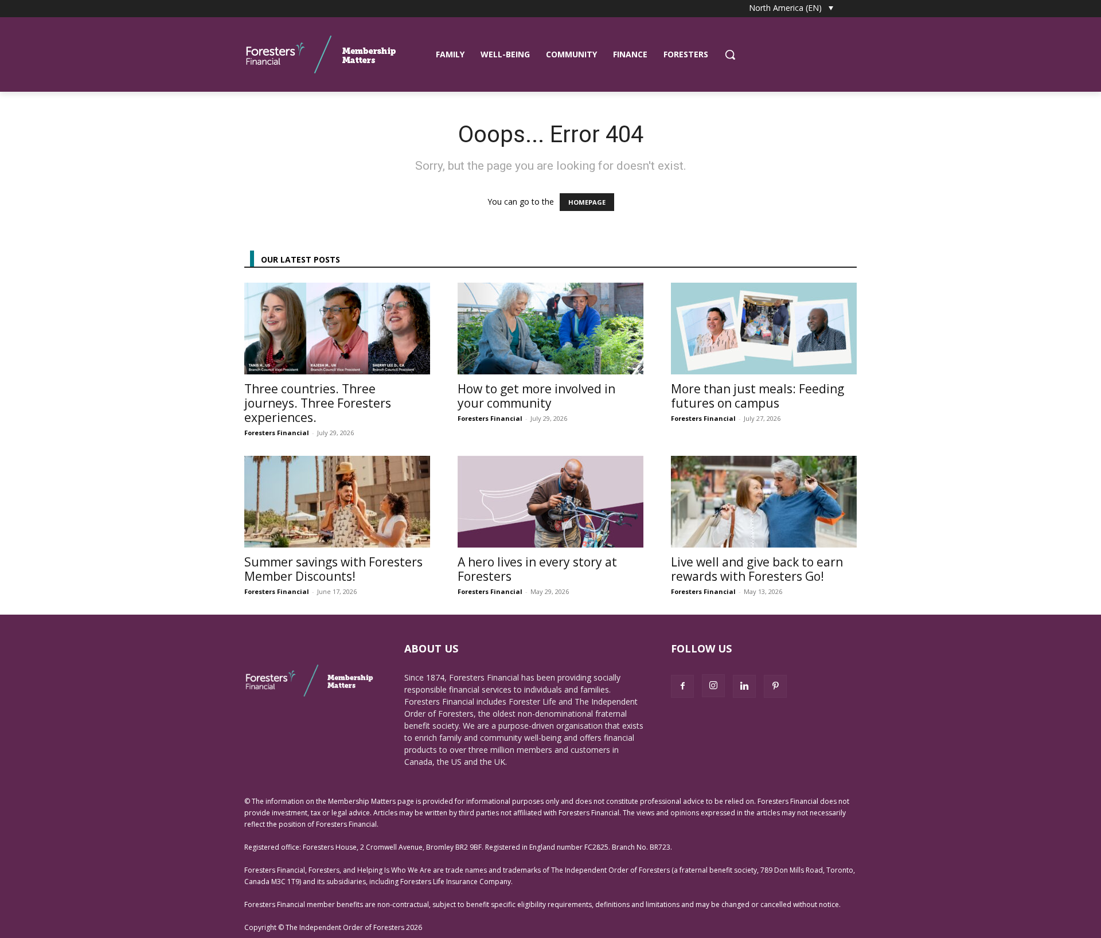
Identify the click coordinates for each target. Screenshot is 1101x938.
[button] (730, 54)
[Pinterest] (775, 686)
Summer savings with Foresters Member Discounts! (333, 569)
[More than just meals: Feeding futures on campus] (764, 328)
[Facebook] (682, 686)
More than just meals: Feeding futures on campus (757, 396)
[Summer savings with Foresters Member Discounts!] (337, 502)
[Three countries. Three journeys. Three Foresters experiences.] (337, 328)
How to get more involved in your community (536, 396)
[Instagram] (713, 685)
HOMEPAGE (587, 202)
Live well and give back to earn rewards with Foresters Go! (757, 569)
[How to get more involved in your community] (550, 328)
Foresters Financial (276, 432)
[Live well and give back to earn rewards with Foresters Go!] (764, 502)
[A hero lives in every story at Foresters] (550, 502)
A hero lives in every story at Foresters (537, 569)
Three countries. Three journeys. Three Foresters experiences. (317, 403)
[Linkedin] (744, 686)
